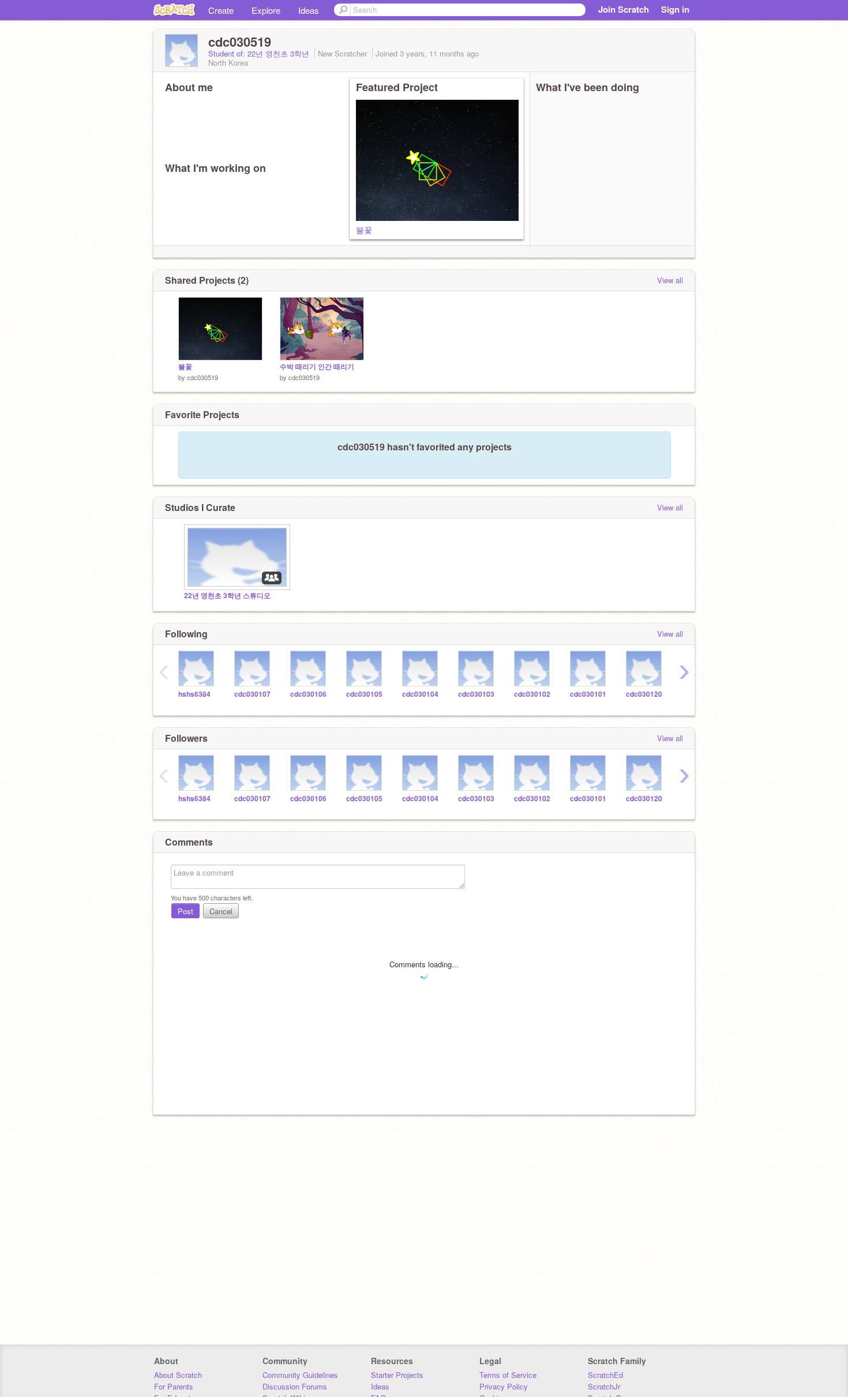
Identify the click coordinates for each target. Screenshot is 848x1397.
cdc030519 (202, 377)
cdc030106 (308, 694)
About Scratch (178, 1374)
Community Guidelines (300, 1374)
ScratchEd (605, 1374)
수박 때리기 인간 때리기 (317, 366)
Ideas (308, 10)
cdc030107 (252, 694)
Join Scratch (623, 9)
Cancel (220, 911)
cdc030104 (420, 694)
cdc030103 (476, 694)
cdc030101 (588, 694)
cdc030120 (644, 694)
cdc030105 (364, 694)
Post (185, 911)
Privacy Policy (503, 1386)
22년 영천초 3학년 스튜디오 (227, 595)
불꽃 (364, 229)
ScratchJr (604, 1386)
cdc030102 (532, 694)
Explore (266, 10)
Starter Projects (397, 1374)
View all (670, 280)
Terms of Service (507, 1374)
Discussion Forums (294, 1386)
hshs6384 (194, 694)
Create (221, 10)
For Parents (173, 1386)
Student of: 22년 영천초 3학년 (260, 53)
